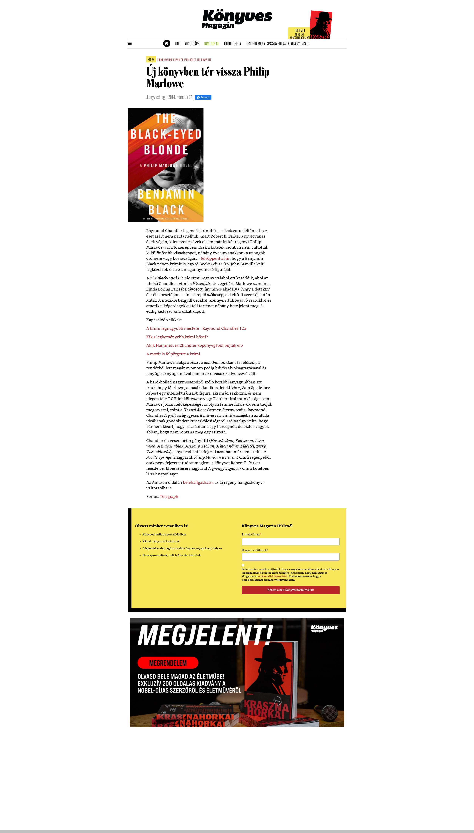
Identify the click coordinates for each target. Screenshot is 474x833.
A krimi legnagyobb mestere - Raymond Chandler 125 (196, 328)
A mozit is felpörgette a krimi (173, 354)
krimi (160, 60)
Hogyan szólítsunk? (255, 550)
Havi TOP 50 (213, 44)
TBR (178, 44)
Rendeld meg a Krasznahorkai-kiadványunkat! (278, 44)
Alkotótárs (193, 44)
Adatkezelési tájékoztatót (273, 576)
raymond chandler (173, 60)
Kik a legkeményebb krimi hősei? (177, 337)
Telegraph (169, 497)
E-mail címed (252, 535)
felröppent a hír (215, 259)
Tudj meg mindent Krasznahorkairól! (300, 34)
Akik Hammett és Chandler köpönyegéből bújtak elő (194, 346)
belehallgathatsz (198, 483)
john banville (204, 60)
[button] (130, 43)
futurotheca (233, 44)
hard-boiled (189, 60)
